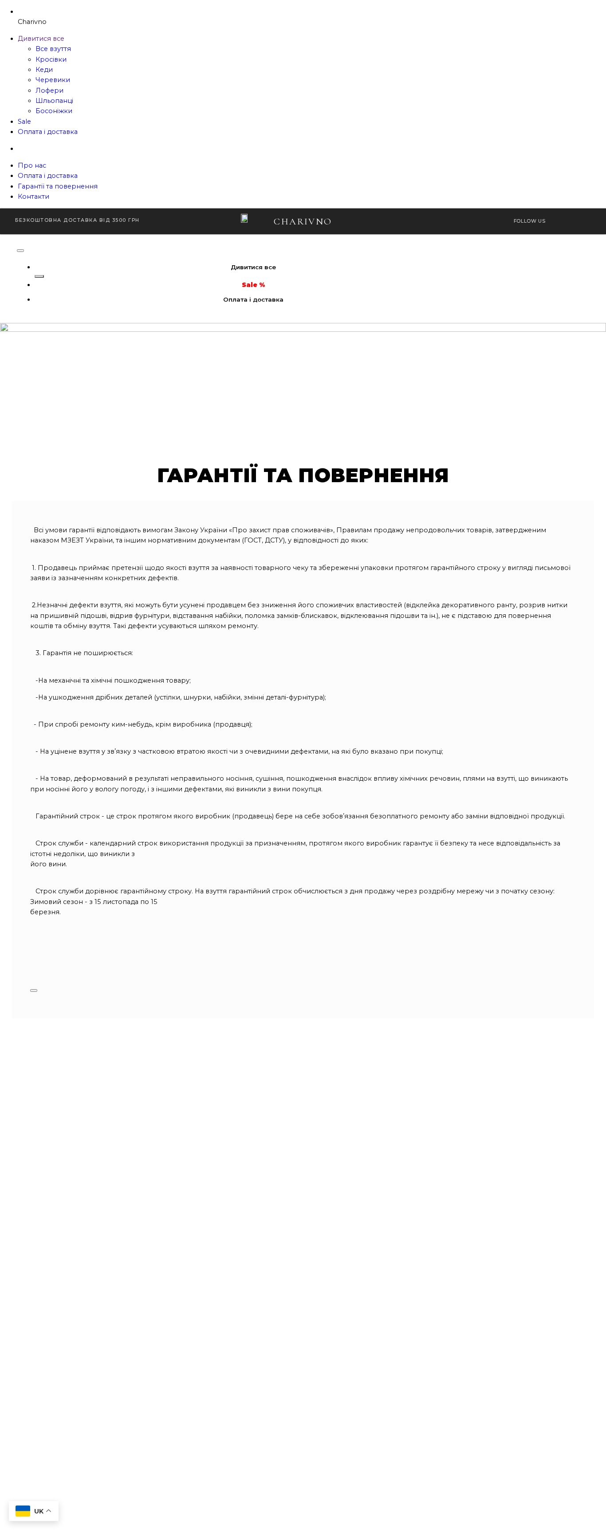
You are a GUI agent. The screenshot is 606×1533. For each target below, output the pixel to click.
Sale (24, 122)
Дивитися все (41, 39)
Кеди (44, 70)
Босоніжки (53, 111)
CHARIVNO (303, 221)
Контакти (33, 196)
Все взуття (53, 49)
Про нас (32, 165)
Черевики (52, 80)
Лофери (49, 90)
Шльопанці (54, 101)
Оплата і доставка (48, 132)
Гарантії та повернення (58, 186)
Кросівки (51, 59)
